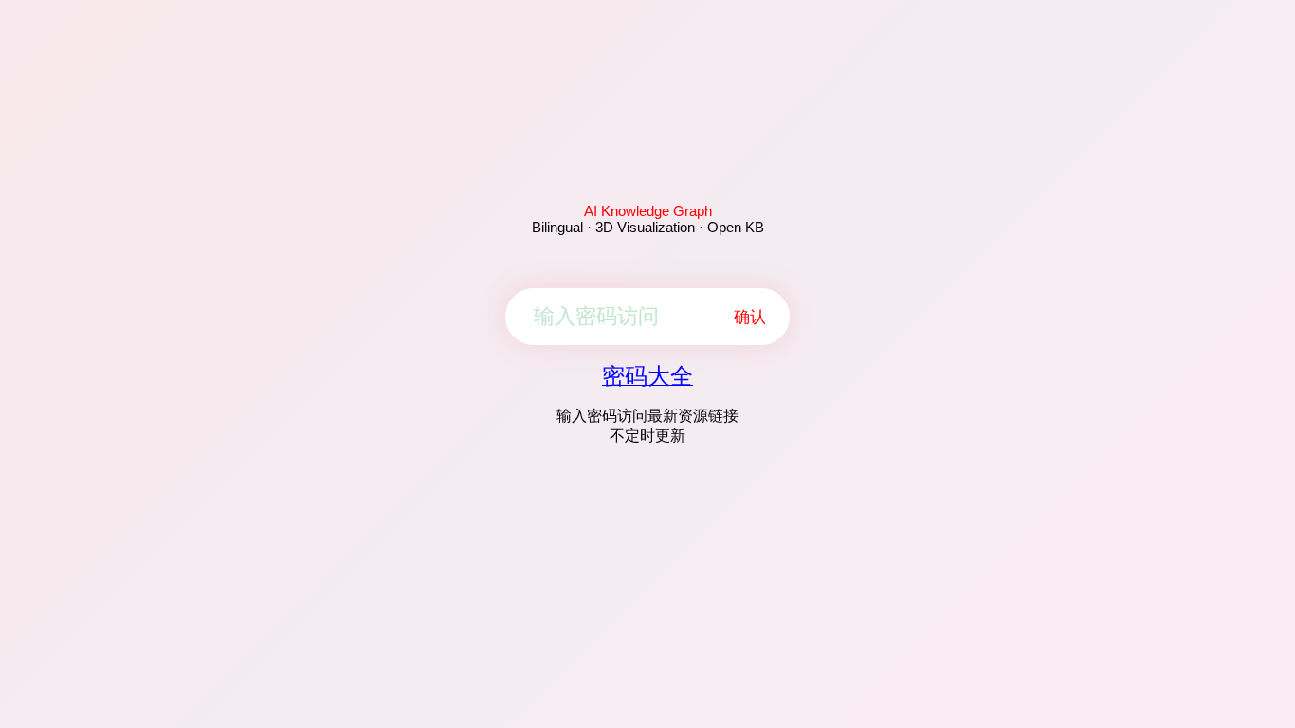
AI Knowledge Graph (648, 211)
